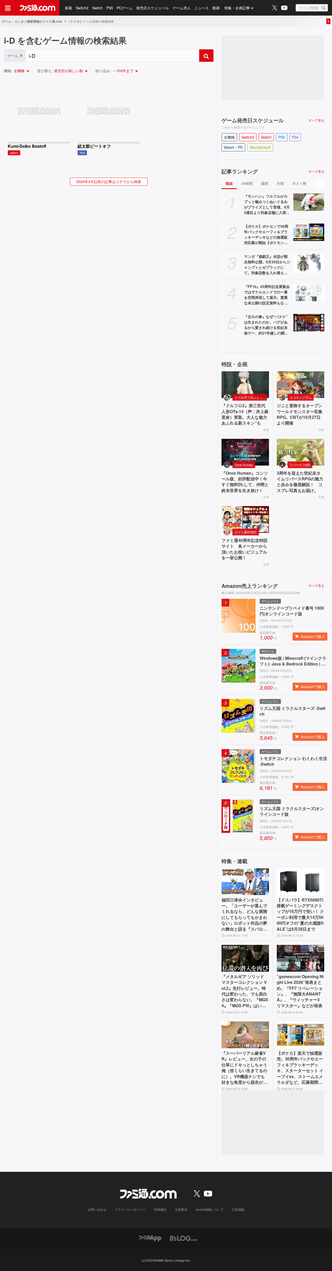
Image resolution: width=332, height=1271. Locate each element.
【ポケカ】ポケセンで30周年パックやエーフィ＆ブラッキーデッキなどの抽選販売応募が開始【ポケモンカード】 (266, 234)
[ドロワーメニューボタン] (8, 8)
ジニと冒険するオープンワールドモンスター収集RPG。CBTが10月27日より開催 (299, 414)
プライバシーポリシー (130, 1209)
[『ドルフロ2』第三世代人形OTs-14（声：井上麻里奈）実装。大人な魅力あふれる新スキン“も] (245, 384)
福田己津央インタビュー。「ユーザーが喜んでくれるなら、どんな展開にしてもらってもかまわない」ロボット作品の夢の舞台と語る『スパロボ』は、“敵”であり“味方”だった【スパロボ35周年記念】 (244, 914)
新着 (68, 7)
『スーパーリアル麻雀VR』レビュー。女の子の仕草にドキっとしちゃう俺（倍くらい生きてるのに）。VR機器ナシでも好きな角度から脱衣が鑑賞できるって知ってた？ (244, 1067)
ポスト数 (299, 183)
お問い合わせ (97, 1209)
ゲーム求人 (181, 7)
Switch (97, 7)
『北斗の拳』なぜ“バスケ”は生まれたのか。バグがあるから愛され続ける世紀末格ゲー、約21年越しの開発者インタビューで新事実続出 (266, 325)
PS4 (295, 137)
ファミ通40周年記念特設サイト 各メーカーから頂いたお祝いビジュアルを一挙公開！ (245, 549)
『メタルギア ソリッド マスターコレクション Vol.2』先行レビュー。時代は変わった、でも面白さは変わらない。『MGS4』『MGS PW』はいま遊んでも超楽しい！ (245, 991)
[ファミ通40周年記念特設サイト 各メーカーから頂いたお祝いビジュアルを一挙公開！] (245, 519)
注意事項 (181, 1209)
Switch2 (82, 7)
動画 (216, 7)
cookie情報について (210, 1209)
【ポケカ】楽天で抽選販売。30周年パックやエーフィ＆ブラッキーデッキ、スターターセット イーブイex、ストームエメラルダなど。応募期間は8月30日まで (300, 1067)
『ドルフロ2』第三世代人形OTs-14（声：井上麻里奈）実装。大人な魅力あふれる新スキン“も (245, 414)
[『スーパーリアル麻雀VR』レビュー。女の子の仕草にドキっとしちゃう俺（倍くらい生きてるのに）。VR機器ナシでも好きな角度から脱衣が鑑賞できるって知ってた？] (245, 1034)
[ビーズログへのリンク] (183, 1238)
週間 (264, 183)
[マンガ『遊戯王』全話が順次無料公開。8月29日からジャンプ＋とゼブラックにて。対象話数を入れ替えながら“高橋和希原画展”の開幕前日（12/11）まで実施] (308, 262)
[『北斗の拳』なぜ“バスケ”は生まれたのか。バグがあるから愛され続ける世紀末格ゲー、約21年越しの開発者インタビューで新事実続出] (308, 322)
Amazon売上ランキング (250, 586)
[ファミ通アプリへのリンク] (150, 1238)
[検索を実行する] (206, 55)
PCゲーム (125, 7)
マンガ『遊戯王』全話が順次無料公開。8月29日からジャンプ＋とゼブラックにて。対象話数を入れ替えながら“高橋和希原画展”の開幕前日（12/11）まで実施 (267, 264)
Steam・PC (233, 147)
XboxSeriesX (260, 147)
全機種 (19, 70)
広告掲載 (238, 1209)
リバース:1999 (300, 464)
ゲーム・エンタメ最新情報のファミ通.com (32, 21)
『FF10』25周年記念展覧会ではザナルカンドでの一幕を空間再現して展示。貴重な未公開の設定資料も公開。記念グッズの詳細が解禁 (267, 295)
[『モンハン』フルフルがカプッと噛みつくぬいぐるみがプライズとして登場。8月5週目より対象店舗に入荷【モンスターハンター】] (308, 202)
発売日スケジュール (152, 7)
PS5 (109, 7)
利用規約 (160, 1209)
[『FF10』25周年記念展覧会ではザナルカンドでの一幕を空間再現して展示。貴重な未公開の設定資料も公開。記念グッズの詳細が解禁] (308, 292)
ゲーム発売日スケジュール (253, 120)
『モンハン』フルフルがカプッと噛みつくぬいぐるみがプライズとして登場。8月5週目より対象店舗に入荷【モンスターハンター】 (267, 204)
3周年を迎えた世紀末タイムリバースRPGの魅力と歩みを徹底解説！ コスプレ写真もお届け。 (300, 481)
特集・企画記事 (237, 7)
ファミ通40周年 (245, 532)
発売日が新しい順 (68, 70)
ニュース (201, 7)
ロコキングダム (301, 397)
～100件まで (123, 70)
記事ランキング (240, 171)
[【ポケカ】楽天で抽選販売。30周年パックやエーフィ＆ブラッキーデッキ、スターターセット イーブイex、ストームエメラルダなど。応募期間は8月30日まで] (300, 1034)
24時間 (247, 183)
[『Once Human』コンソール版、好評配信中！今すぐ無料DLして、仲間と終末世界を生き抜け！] (245, 452)
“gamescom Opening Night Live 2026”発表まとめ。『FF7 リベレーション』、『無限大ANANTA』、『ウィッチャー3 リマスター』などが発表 (300, 991)
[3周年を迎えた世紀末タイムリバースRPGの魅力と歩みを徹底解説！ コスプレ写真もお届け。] (300, 452)
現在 (229, 183)
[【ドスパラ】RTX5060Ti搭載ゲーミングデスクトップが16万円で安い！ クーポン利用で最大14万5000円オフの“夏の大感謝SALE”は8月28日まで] (300, 881)
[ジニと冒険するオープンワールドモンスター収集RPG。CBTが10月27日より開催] (300, 384)
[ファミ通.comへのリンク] (37, 8)
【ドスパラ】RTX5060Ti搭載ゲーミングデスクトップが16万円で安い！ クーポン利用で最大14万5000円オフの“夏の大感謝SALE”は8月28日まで (300, 914)
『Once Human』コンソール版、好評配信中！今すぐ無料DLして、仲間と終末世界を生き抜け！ (245, 481)
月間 (280, 183)
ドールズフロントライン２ (250, 397)
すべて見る (316, 120)
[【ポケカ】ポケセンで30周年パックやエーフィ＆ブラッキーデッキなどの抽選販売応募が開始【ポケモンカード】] (308, 232)
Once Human (243, 464)
